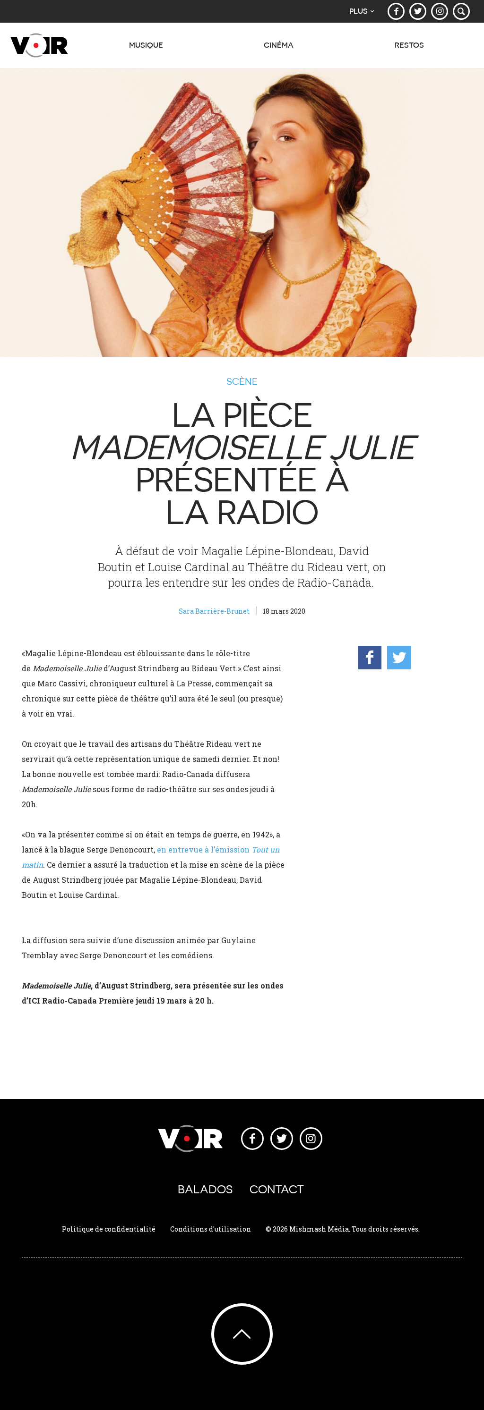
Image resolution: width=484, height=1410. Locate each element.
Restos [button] (409, 45)
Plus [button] (358, 11)
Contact (277, 1189)
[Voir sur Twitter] (418, 11)
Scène (242, 381)
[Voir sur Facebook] (396, 11)
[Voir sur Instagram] (439, 11)
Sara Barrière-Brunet (214, 611)
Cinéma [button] (279, 45)
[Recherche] (461, 11)
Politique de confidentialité (109, 1228)
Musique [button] (146, 45)
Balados (205, 1189)
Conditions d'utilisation (210, 1228)
